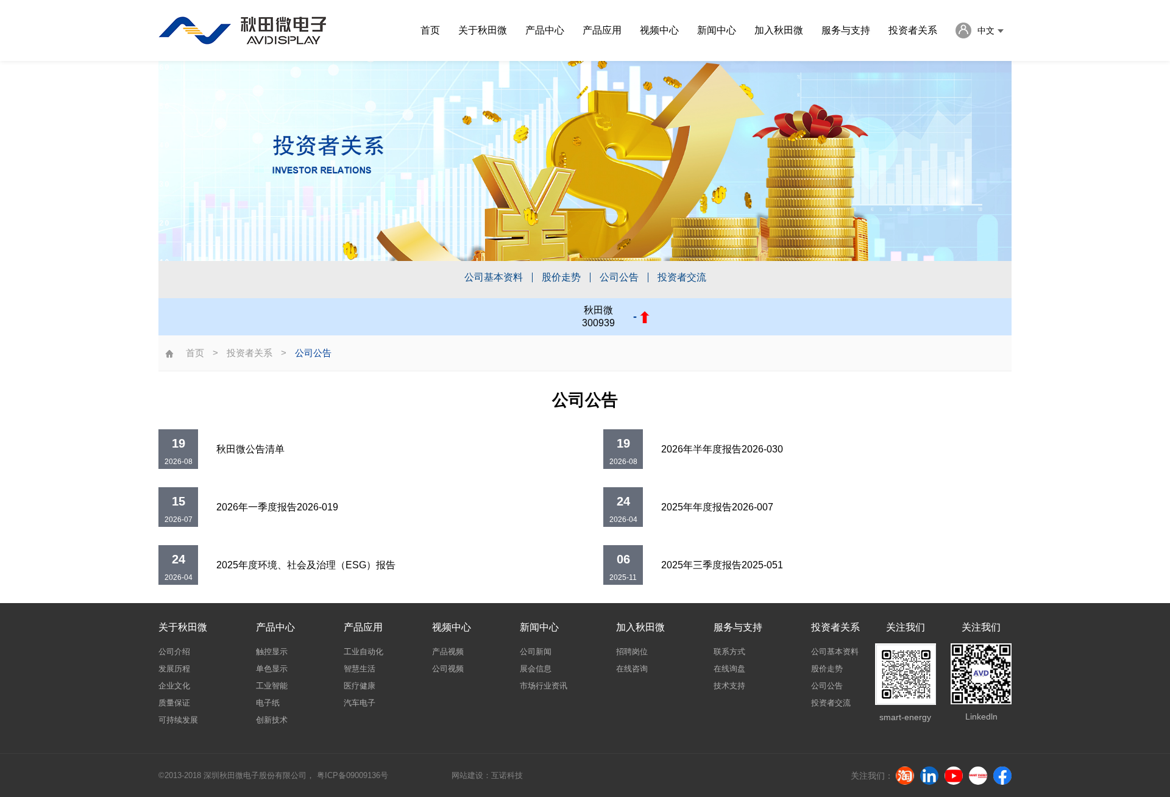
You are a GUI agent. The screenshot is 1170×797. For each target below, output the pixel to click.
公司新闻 (535, 651)
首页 (430, 30)
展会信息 (535, 668)
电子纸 (268, 702)
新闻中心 (716, 30)
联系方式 (729, 651)
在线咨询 (632, 668)
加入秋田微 (778, 30)
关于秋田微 (482, 30)
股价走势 (561, 277)
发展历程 (174, 668)
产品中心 (544, 30)
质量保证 (174, 702)
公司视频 (448, 668)
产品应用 (602, 30)
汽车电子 (359, 702)
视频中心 (659, 30)
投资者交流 (682, 277)
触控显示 (272, 651)
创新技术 (272, 719)
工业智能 (272, 685)
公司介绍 (174, 651)
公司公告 (619, 277)
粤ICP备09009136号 (352, 775)
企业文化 (174, 685)
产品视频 (448, 651)
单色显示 (272, 668)
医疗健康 (359, 685)
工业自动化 (363, 651)
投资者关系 (912, 30)
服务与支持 (845, 30)
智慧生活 (359, 668)
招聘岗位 (632, 651)
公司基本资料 (493, 277)
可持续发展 (178, 719)
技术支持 (729, 685)
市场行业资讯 (543, 685)
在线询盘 (729, 668)
